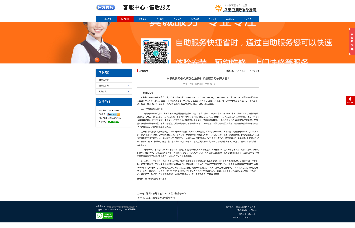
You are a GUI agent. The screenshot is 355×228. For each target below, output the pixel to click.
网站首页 (107, 19)
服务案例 (142, 19)
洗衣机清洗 (104, 85)
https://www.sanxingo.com (116, 209)
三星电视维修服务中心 (153, 179)
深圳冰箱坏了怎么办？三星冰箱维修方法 (166, 193)
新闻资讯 (212, 19)
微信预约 (177, 19)
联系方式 (247, 19)
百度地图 (246, 217)
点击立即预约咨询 (240, 9)
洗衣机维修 (104, 79)
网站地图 (236, 217)
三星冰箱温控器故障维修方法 (160, 198)
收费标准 (230, 19)
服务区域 (195, 19)
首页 (237, 70)
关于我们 (160, 19)
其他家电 (103, 91)
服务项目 (125, 19)
